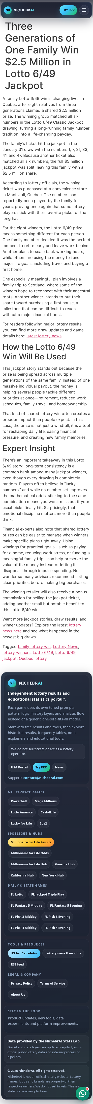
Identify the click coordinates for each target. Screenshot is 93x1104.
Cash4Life (48, 812)
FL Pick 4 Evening (57, 927)
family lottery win (34, 646)
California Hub (22, 875)
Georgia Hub (65, 864)
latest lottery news (44, 335)
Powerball (19, 801)
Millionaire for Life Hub (29, 864)
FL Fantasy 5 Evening (66, 905)
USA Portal (19, 767)
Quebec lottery (33, 658)
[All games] (84, 10)
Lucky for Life (21, 823)
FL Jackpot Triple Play (47, 894)
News (59, 767)
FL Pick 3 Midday (23, 916)
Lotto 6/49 (43, 652)
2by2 (43, 823)
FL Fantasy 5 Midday (26, 905)
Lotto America (22, 812)
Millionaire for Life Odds (30, 853)
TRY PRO (68, 10)
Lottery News (65, 646)
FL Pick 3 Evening (57, 916)
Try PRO (41, 767)
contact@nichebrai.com (43, 777)
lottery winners (16, 652)
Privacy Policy (21, 983)
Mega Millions (46, 801)
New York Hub (53, 875)
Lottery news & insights (63, 953)
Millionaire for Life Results (31, 842)
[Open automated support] (83, 1094)
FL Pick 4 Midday (23, 927)
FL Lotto (17, 894)
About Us (18, 994)
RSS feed (17, 964)
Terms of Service (52, 983)
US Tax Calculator (24, 953)
